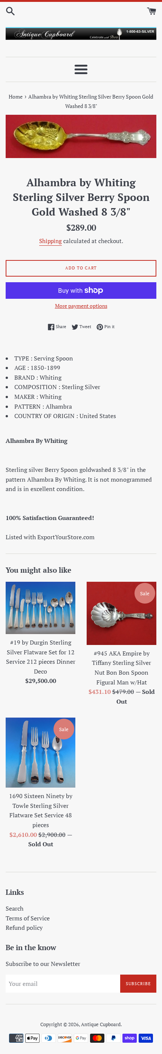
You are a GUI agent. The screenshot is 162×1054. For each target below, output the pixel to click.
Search (14, 908)
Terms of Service (28, 918)
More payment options (81, 305)
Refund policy (24, 927)
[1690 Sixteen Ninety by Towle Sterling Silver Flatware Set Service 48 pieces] (40, 753)
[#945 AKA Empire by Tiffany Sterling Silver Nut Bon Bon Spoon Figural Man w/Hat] (121, 613)
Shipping (50, 241)
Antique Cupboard (101, 1024)
